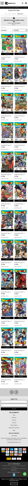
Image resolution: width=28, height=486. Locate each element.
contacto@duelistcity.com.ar (14, 442)
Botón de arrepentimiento (14, 472)
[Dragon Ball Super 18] (20, 278)
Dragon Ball (14, 13)
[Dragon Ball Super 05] (7, 102)
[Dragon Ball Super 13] (7, 219)
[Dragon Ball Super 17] (7, 278)
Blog (14, 430)
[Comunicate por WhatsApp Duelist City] (25, 474)
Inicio (6, 13)
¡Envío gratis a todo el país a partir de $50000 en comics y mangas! (14, 7)
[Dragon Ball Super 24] (20, 366)
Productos (14, 417)
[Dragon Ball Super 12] (20, 190)
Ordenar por (3, 27)
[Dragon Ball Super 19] (7, 307)
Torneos (14, 420)
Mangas (9, 13)
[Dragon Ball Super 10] (20, 160)
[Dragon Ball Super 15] (7, 249)
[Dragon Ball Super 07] (7, 131)
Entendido (14, 483)
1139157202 (14, 435)
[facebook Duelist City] (16, 392)
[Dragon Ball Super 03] (7, 72)
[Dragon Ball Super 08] (20, 131)
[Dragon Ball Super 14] (20, 219)
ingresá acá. (14, 470)
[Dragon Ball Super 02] (20, 43)
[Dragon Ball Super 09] (7, 160)
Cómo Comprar (14, 425)
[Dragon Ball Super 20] (20, 307)
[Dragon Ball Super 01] (7, 43)
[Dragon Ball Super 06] (20, 102)
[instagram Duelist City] (11, 392)
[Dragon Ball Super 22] (20, 336)
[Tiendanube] (14, 464)
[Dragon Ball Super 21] (7, 336)
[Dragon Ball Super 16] (20, 249)
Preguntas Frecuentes (14, 427)
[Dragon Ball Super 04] (20, 72)
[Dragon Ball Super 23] (7, 366)
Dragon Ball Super (4, 61)
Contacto (14, 422)
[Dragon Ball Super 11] (7, 190)
